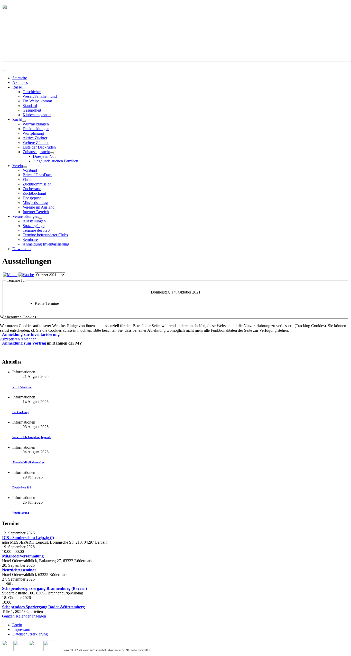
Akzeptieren (10, 339)
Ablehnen (28, 339)
